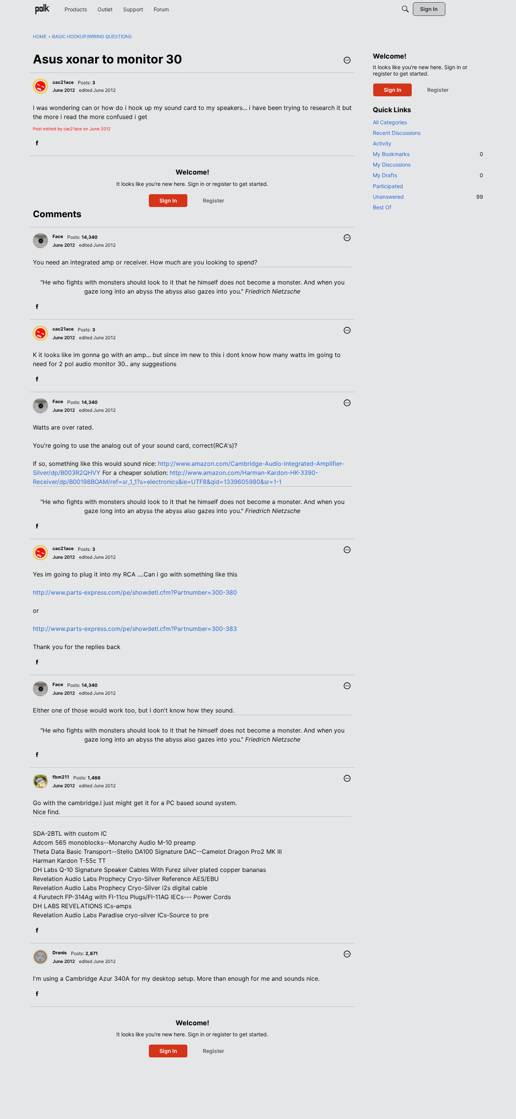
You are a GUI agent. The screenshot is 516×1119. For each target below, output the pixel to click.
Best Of (382, 207)
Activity (382, 143)
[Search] (405, 9)
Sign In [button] (168, 200)
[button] (347, 61)
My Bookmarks (428, 154)
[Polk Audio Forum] (42, 9)
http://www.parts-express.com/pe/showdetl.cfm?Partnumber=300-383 (135, 628)
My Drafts (428, 175)
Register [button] (213, 200)
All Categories (390, 122)
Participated (388, 186)
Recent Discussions (396, 133)
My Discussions (392, 164)
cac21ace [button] (63, 82)
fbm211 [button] (61, 777)
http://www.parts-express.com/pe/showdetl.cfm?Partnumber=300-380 (135, 592)
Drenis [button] (60, 952)
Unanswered (428, 196)
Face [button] (58, 236)
